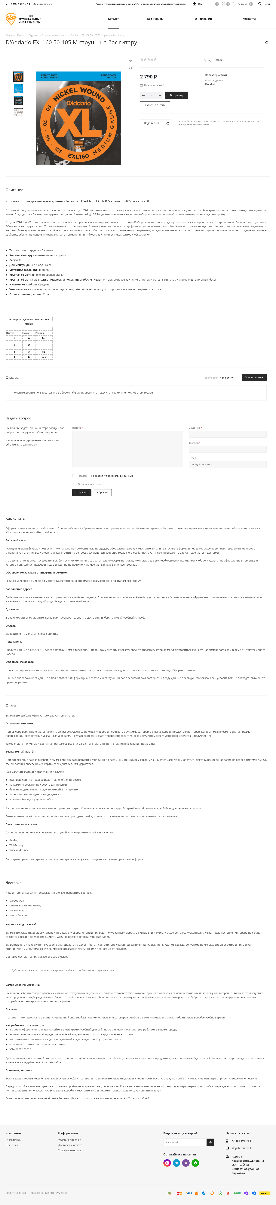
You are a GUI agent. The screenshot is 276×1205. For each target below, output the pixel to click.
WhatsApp (195, 1163)
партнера (229, 1058)
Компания (13, 1133)
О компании (13, 1140)
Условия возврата (69, 1150)
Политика (12, 1145)
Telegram (176, 1163)
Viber (186, 1163)
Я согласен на (105, 475)
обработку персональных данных (113, 475)
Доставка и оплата (70, 1145)
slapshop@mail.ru (243, 1148)
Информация (68, 1133)
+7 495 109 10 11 (242, 1140)
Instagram (167, 1163)
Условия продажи (69, 1140)
